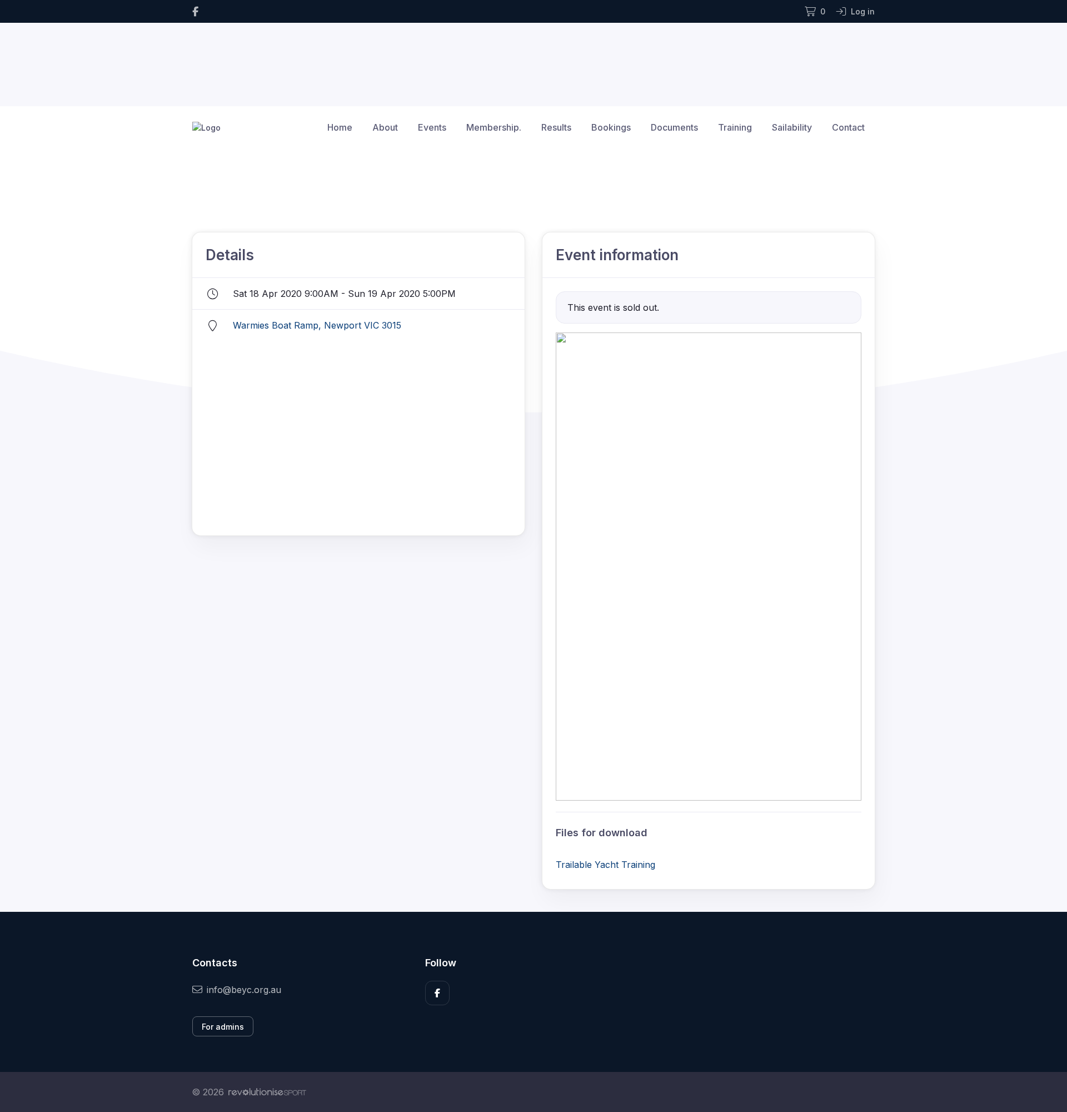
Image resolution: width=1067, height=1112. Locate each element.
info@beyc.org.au (244, 989)
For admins (223, 1026)
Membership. (493, 127)
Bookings (611, 127)
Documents (674, 127)
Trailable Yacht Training (605, 864)
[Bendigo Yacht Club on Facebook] (195, 11)
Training (735, 127)
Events (432, 127)
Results (556, 127)
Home (339, 127)
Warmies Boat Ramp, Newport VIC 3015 (317, 325)
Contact (848, 127)
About (385, 127)
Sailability (792, 127)
